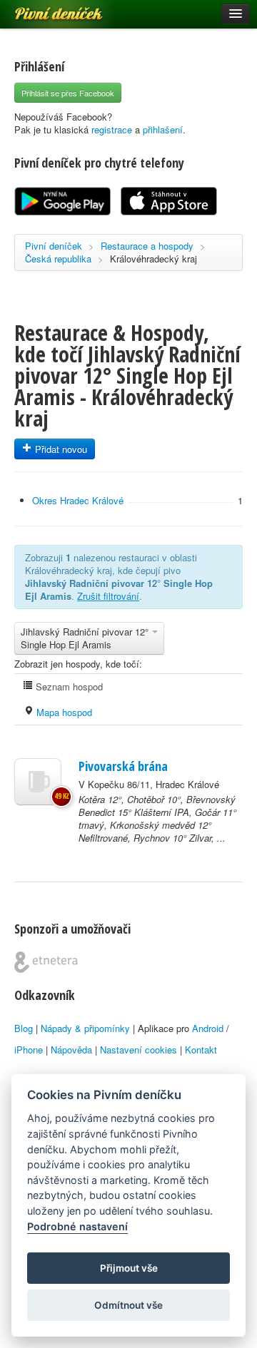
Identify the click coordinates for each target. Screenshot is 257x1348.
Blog (23, 1028)
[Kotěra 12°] (37, 781)
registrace (111, 129)
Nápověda (71, 1049)
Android (207, 1028)
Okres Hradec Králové (78, 500)
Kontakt (201, 1049)
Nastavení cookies (138, 1049)
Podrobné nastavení (77, 1226)
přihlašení (163, 129)
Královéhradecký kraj (153, 258)
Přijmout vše (129, 1268)
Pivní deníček (43, 8)
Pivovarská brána (123, 766)
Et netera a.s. (46, 962)
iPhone (28, 1049)
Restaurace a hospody (147, 245)
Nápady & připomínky (85, 1028)
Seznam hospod (68, 686)
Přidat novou (59, 449)
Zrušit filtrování (108, 596)
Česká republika (58, 258)
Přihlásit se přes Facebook (67, 92)
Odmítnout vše (128, 1305)
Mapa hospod (63, 712)
